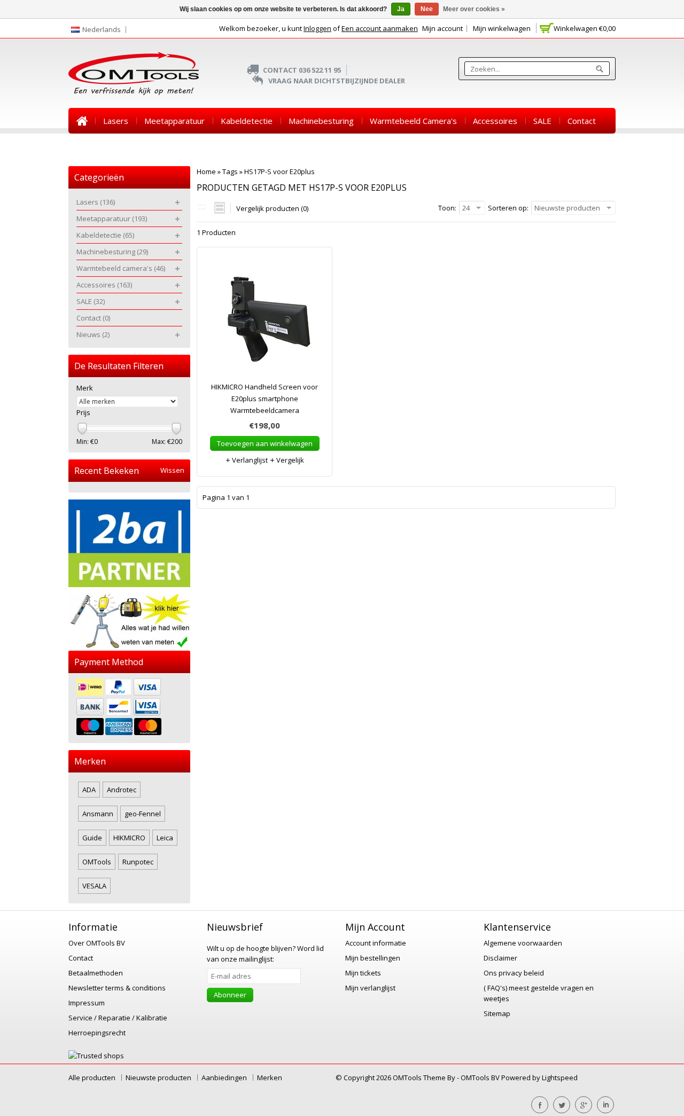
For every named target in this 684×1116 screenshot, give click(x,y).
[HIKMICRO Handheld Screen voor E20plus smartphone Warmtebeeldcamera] (264, 319)
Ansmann (97, 813)
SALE (542, 120)
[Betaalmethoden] (129, 708)
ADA (89, 789)
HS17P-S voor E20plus (279, 171)
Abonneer (230, 995)
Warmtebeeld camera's (413, 120)
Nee (427, 9)
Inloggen (317, 28)
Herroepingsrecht (97, 1032)
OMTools (96, 862)
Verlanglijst (249, 460)
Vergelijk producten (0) (272, 208)
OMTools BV (481, 1077)
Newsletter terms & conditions (117, 988)
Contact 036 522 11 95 (302, 70)
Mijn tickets (363, 973)
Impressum (86, 1003)
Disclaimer (500, 958)
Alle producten (91, 1077)
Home (81, 121)
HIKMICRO (129, 837)
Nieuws (90, 146)
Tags (230, 171)
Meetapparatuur (174, 120)
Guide (92, 837)
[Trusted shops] (96, 1055)
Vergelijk (289, 460)
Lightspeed (560, 1077)
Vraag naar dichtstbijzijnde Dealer (336, 80)
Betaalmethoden (95, 973)
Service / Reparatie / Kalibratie (117, 1018)
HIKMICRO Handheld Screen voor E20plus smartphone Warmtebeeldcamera (264, 398)
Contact (582, 120)
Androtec (121, 789)
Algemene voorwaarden (523, 943)
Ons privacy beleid (514, 973)
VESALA (94, 886)
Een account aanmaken (379, 28)
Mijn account (442, 28)
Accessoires (495, 120)
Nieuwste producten (158, 1077)
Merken (269, 1077)
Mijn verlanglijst (370, 988)
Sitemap (497, 1013)
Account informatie (375, 943)
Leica (165, 837)
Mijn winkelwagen (502, 28)
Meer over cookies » (474, 9)
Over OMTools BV (96, 943)
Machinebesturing (321, 120)
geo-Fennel (143, 813)
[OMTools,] (133, 73)
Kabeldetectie (247, 120)
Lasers (115, 120)
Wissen (172, 470)
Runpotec (137, 862)
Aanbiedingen (224, 1077)
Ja (401, 9)
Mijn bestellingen (372, 958)
